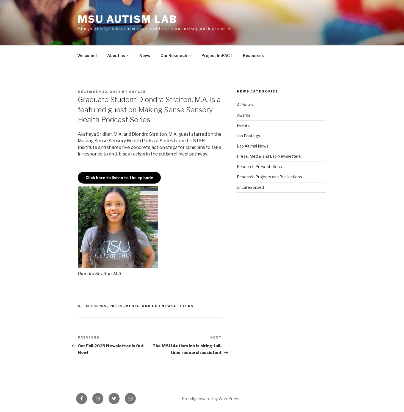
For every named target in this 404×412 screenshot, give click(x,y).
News (144, 55)
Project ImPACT (217, 55)
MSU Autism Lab (127, 19)
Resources (253, 55)
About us (116, 55)
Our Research (174, 55)
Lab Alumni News (253, 146)
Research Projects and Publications (269, 176)
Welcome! (87, 55)
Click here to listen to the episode (119, 177)
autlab (137, 92)
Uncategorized (250, 187)
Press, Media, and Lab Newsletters (151, 306)
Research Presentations (259, 166)
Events (243, 125)
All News (96, 306)
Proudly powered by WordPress (210, 398)
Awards (243, 115)
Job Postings (248, 135)
